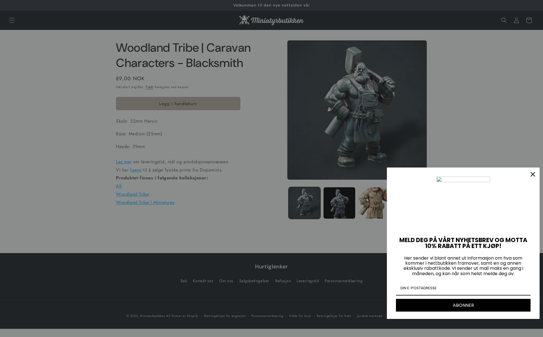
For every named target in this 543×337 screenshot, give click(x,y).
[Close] (533, 174)
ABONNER (463, 305)
